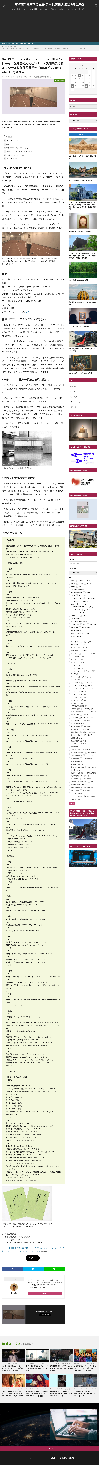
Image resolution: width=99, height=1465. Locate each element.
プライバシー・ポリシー (77, 402)
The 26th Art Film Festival (13, 141)
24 (72, 86)
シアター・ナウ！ (70, 9)
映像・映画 (33, 9)
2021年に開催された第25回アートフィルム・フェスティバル (30, 1248)
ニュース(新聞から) (50, 9)
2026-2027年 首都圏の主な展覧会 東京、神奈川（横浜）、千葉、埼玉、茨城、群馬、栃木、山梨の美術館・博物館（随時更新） (82, 206)
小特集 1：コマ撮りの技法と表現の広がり (18, 151)
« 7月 (72, 92)
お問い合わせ (74, 387)
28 (86, 86)
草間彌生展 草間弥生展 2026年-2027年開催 (82, 303)
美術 (18, 9)
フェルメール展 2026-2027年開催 (80, 180)
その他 (41, 9)
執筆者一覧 (73, 407)
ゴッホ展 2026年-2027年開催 (79, 326)
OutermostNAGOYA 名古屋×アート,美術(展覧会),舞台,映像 (49, 4)
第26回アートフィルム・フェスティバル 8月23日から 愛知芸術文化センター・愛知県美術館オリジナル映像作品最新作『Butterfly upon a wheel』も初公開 (44, 48)
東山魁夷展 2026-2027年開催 (79, 280)
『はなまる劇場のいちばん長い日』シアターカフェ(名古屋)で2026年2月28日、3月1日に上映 (12, 1394)
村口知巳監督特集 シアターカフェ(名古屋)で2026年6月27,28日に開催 (37, 1368)
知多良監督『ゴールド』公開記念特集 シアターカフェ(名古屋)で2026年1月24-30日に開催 (37, 1394)
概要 (6, 144)
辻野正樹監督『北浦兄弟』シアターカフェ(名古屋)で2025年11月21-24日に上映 (85, 1394)
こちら (29, 311)
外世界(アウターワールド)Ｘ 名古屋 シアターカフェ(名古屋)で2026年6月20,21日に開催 (85, 1368)
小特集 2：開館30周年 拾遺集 (14, 155)
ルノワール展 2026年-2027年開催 (80, 373)
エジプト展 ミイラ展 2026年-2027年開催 (82, 157)
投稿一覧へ (44, 1293)
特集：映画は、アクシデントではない (16, 148)
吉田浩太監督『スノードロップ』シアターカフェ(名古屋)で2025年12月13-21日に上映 (61, 1394)
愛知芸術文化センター (47, 77)
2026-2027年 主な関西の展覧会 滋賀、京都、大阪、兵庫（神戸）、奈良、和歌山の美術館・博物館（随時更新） (82, 256)
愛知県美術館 (37, 77)
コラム (61, 9)
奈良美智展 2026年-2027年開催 (80, 231)
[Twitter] (33, 1269)
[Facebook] (12, 1269)
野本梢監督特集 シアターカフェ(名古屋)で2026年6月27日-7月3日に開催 (61, 1368)
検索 (71, 803)
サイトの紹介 (74, 392)
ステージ (25, 9)
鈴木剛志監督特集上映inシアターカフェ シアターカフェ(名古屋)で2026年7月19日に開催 (12, 1368)
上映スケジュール (10, 158)
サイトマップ (74, 397)
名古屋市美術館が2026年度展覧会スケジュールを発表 (83, 350)
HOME (13, 9)
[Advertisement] (49, 27)
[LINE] (54, 1269)
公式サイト (33, 1258)
